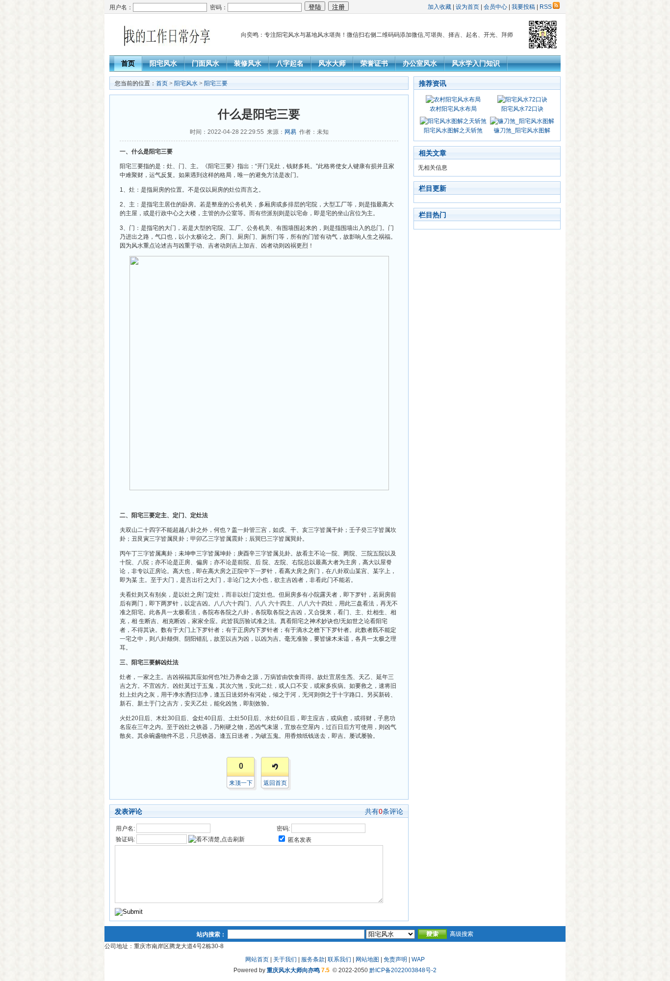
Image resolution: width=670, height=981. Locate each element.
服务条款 (313, 959)
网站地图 (367, 959)
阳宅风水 (163, 63)
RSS (546, 6)
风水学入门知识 (476, 63)
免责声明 (395, 959)
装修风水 (247, 63)
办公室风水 (420, 63)
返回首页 (275, 783)
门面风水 (205, 63)
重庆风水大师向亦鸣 (293, 970)
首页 (128, 63)
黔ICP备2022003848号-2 (403, 970)
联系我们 (339, 959)
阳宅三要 (216, 83)
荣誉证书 (374, 63)
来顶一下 (241, 783)
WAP (418, 959)
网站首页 (257, 959)
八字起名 (290, 63)
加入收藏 (439, 6)
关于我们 (285, 959)
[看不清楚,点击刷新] (216, 839)
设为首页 (467, 6)
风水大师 (332, 63)
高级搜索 (461, 934)
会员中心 (495, 6)
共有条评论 (384, 811)
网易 (290, 131)
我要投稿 (523, 6)
